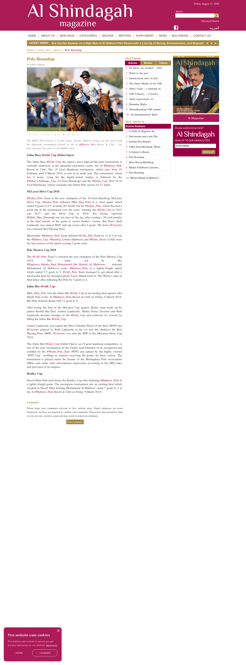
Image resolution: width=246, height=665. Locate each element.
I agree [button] (19, 652)
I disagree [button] (45, 652)
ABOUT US (48, 35)
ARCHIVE (108, 35)
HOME (32, 35)
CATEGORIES (88, 35)
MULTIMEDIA (180, 35)
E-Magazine (196, 118)
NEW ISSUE (67, 35)
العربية (214, 28)
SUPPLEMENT (145, 35)
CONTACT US (202, 35)
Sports (57, 50)
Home (30, 50)
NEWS (163, 35)
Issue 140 (44, 50)
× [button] (58, 630)
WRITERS (125, 35)
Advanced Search (210, 21)
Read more (51, 645)
